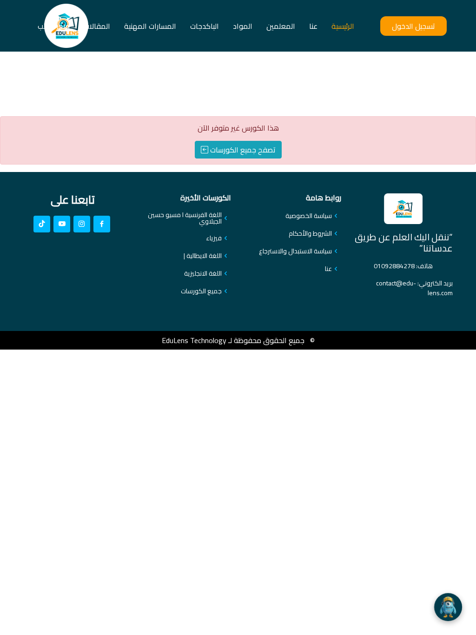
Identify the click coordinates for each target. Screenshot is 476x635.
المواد (242, 26)
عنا (313, 26)
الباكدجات (204, 26)
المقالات (97, 26)
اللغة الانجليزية (203, 273)
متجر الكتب (54, 26)
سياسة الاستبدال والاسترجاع (295, 251)
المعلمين (280, 26)
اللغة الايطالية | (203, 255)
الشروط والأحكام (310, 233)
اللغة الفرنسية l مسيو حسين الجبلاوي (185, 218)
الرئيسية (342, 26)
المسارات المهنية (150, 26)
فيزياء (214, 238)
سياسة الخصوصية (308, 215)
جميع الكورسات (201, 291)
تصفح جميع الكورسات (242, 150)
